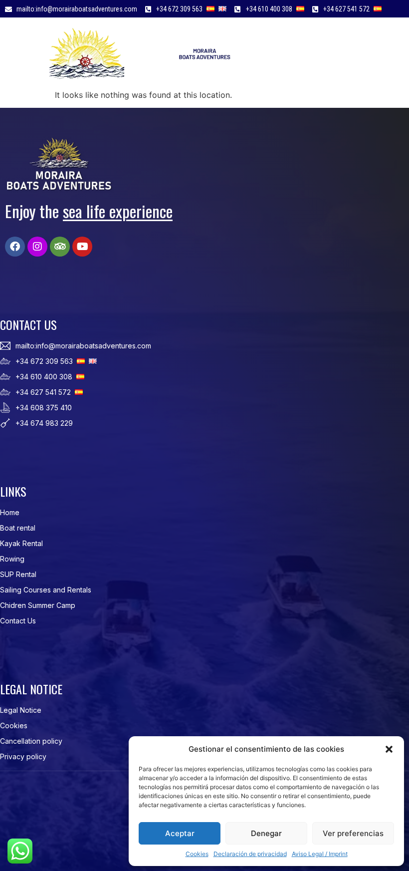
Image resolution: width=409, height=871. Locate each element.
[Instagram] (37, 247)
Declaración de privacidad (250, 854)
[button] (389, 749)
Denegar (266, 833)
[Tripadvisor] (60, 247)
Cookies (197, 854)
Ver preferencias (353, 833)
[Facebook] (15, 247)
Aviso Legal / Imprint (320, 854)
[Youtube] (82, 247)
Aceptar (180, 833)
